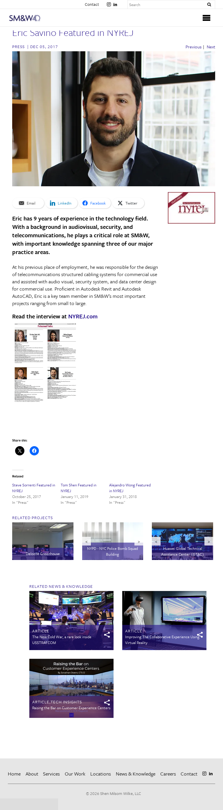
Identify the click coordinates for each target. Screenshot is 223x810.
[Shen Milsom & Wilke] (34, 18)
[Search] (209, 4)
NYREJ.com (83, 316)
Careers (168, 773)
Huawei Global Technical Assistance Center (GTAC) (182, 551)
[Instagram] (109, 2)
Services (51, 773)
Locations (100, 773)
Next (211, 46)
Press (18, 46)
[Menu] (206, 17)
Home (14, 773)
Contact (92, 4)
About (32, 773)
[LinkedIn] (115, 2)
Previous (194, 46)
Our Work (75, 773)
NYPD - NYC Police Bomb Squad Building (112, 551)
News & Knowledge (135, 773)
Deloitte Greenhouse (43, 554)
